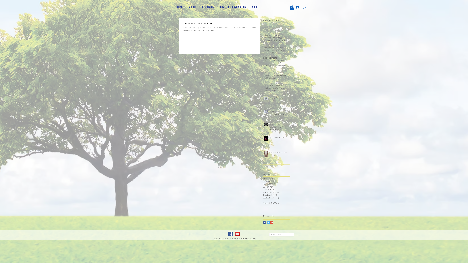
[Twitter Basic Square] (268, 222)
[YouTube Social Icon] (237, 234)
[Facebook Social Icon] (230, 234)
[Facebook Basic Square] (264, 222)
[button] (292, 7)
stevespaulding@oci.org (243, 238)
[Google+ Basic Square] (271, 222)
